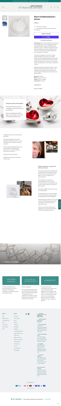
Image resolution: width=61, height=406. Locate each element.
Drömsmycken (17, 341)
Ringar (15, 322)
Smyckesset (16, 350)
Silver (15, 320)
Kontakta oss (5, 326)
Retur (3, 322)
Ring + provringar (18, 337)
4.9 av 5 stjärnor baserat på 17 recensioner (33, 399)
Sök (3, 316)
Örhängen (16, 326)
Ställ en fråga (38, 88)
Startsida (16, 316)
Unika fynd (16, 335)
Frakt (3, 329)
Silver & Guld (17, 318)
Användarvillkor (5, 320)
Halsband (16, 329)
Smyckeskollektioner (18, 331)
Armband (16, 324)
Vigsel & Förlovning (18, 333)
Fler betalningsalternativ (46, 40)
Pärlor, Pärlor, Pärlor (18, 339)
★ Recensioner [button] (59, 204)
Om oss (15, 345)
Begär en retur (5, 318)
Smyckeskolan (17, 348)
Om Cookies (5, 324)
